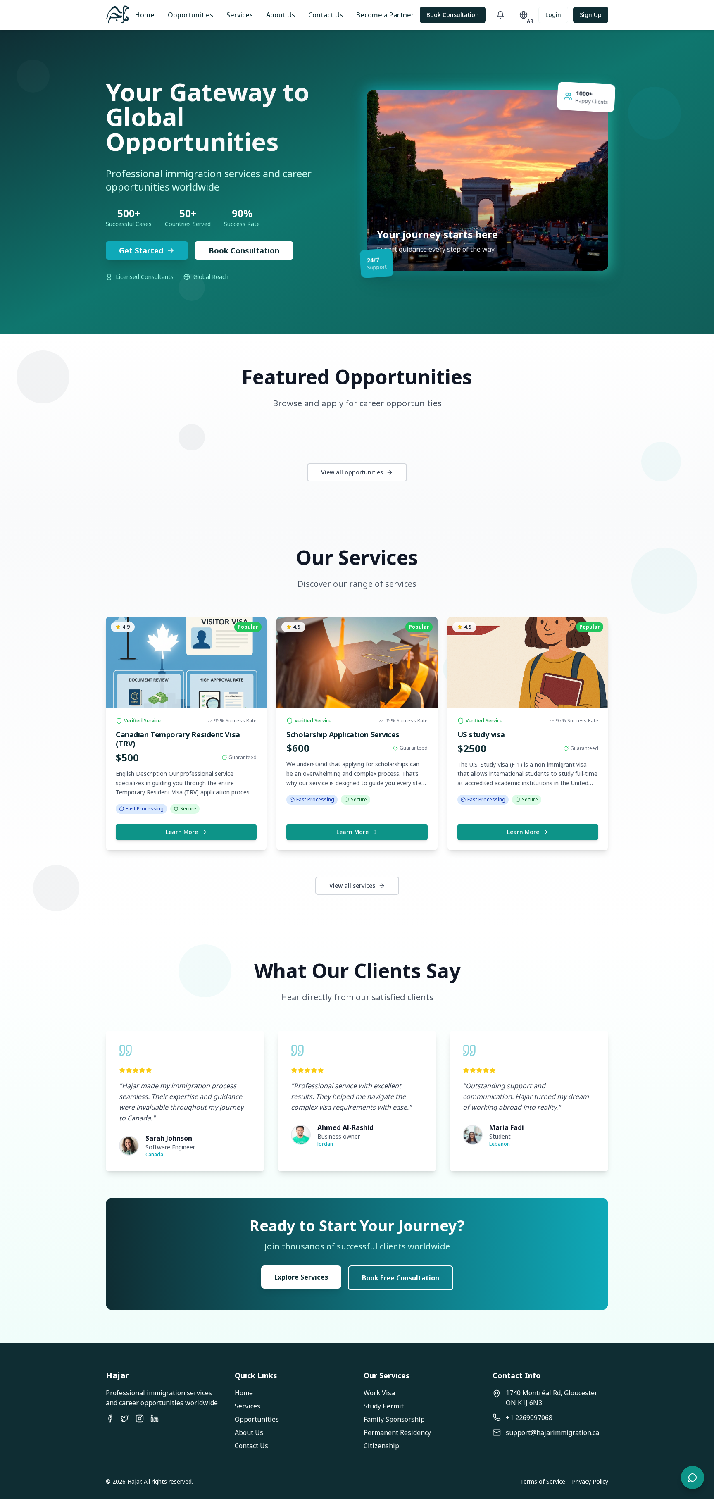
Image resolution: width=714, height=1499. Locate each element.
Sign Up (591, 15)
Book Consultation (452, 15)
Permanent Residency (397, 1432)
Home (145, 14)
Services (239, 14)
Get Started (141, 250)
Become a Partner (385, 14)
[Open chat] (692, 1477)
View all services (352, 885)
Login (553, 15)
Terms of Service (542, 1481)
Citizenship (381, 1445)
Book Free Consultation (400, 1277)
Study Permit (384, 1406)
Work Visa (379, 1392)
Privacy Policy (590, 1481)
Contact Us (325, 14)
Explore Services (301, 1277)
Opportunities (190, 14)
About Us (280, 14)
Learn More (182, 832)
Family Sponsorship (394, 1419)
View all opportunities (352, 472)
